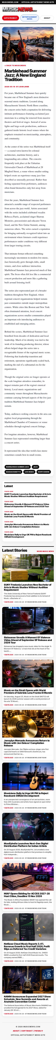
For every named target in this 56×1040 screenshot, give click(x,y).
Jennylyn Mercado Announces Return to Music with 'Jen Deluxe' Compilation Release (27, 743)
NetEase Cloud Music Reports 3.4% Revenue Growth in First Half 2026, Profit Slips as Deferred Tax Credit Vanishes (27, 946)
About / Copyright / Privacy (28, 1031)
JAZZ (35, 467)
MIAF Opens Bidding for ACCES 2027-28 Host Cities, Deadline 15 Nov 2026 (27, 894)
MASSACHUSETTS (13, 472)
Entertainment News (29, 18)
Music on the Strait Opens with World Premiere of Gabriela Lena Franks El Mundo (28, 691)
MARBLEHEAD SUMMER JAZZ (17, 467)
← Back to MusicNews (15, 65)
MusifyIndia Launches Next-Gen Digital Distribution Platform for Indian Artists (26, 844)
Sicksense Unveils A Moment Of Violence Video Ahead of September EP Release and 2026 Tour (28, 640)
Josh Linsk (24, 87)
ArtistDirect (10, 18)
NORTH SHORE (43, 472)
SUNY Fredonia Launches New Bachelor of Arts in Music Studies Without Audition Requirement (27, 587)
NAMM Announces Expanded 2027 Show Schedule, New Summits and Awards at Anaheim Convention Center (27, 999)
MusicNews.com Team (36, 602)
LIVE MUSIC (29, 472)
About (47, 18)
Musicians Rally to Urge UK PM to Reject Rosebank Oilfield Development (26, 794)
